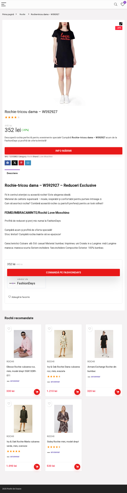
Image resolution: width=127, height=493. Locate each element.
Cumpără (37, 392)
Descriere (12, 173)
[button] (120, 23)
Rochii (22, 14)
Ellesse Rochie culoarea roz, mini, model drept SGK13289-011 (21, 371)
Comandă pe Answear (77, 392)
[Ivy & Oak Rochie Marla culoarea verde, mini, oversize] (23, 419)
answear (15, 381)
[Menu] (3, 4)
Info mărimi (63, 150)
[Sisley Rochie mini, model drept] (63, 419)
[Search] (115, 4)
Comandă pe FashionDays (63, 272)
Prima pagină (8, 14)
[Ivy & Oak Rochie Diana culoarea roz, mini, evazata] (63, 344)
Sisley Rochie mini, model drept (63, 441)
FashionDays (26, 283)
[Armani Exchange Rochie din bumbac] (104, 344)
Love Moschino (46, 156)
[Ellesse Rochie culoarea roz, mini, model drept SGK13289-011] (23, 344)
